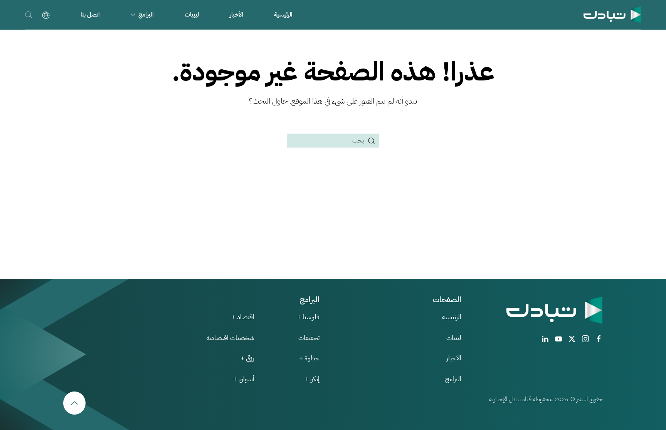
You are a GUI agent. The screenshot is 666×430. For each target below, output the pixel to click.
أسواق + (243, 379)
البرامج (453, 379)
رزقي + (247, 358)
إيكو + (312, 379)
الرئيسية (283, 14)
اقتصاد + (243, 317)
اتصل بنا (90, 14)
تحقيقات (309, 338)
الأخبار (236, 14)
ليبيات (192, 14)
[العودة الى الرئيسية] (612, 14)
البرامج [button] (146, 14)
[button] (28, 14)
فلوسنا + (308, 317)
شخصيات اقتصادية (230, 338)
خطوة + (309, 358)
